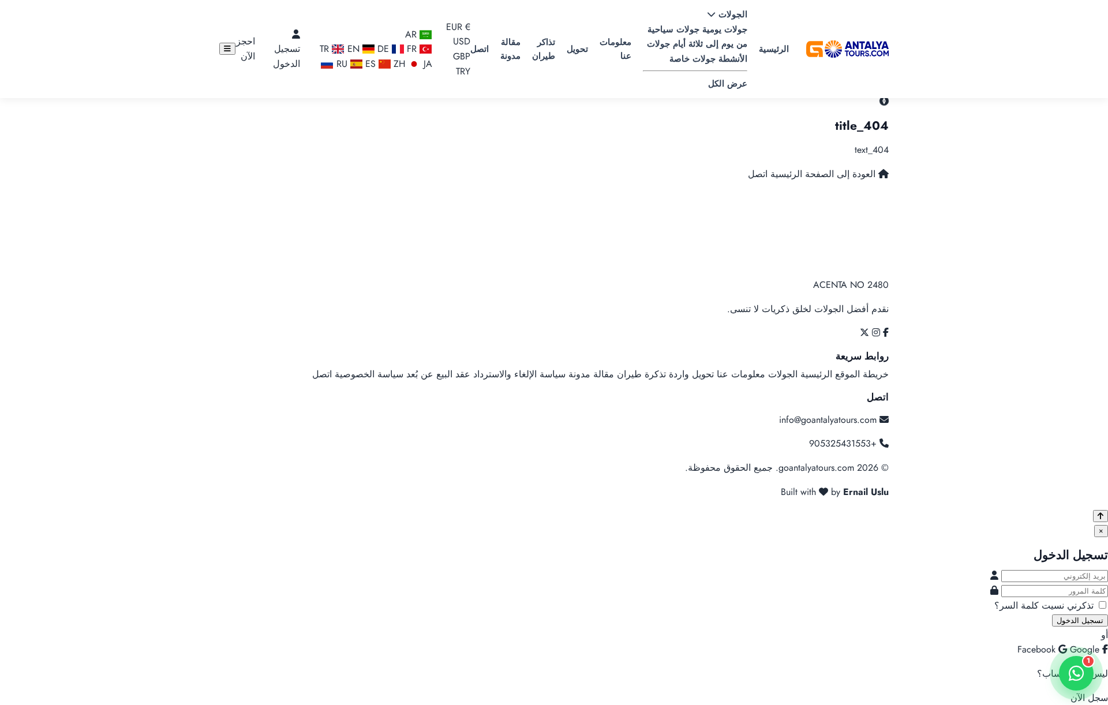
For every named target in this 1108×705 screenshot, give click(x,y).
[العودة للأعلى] (1100, 516)
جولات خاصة (692, 58)
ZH (399, 63)
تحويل (577, 49)
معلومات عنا (615, 49)
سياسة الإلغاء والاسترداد (519, 374)
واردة (679, 374)
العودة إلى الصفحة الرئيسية (823, 174)
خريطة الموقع (862, 374)
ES (370, 63)
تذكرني (1080, 605)
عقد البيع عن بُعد (438, 374)
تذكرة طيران (641, 374)
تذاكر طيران (543, 49)
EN (353, 48)
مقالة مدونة (510, 49)
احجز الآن (245, 49)
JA (426, 63)
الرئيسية (774, 49)
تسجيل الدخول (286, 56)
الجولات (731, 14)
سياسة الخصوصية (369, 374)
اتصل (479, 49)
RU (342, 63)
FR (410, 48)
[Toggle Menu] (227, 49)
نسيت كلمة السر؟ (1029, 605)
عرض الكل (727, 83)
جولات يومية (723, 29)
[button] (456, 49)
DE (383, 48)
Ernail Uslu (866, 491)
